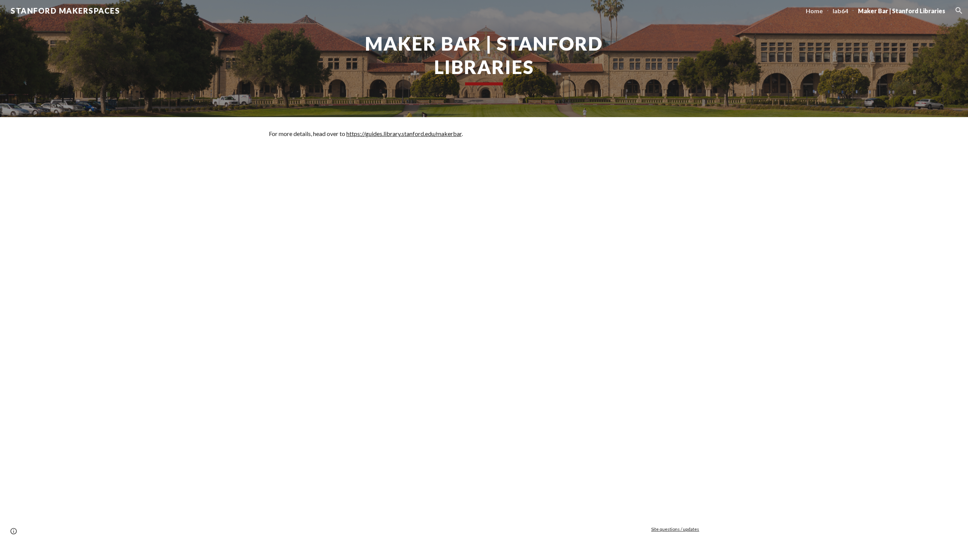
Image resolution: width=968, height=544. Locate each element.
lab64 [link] (840, 10)
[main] (484, 58)
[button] (959, 11)
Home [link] (814, 10)
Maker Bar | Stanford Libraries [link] (901, 10)
